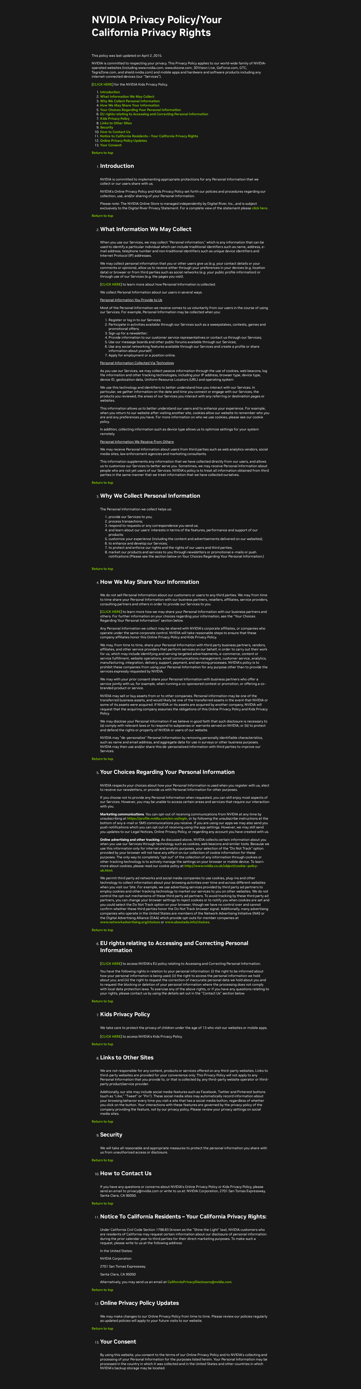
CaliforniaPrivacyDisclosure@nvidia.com (200, 1282)
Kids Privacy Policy (114, 118)
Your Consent (111, 145)
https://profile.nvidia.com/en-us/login (157, 818)
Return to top (102, 153)
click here (259, 208)
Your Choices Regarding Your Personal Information (140, 110)
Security (106, 127)
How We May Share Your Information (129, 105)
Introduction (110, 92)
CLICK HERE (102, 84)
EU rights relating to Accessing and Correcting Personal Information (154, 114)
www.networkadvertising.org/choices (130, 922)
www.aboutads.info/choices (187, 922)
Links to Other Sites (116, 123)
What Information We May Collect (127, 96)
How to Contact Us (115, 132)
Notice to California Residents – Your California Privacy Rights (149, 136)
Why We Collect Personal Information (130, 101)
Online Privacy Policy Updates (123, 140)
